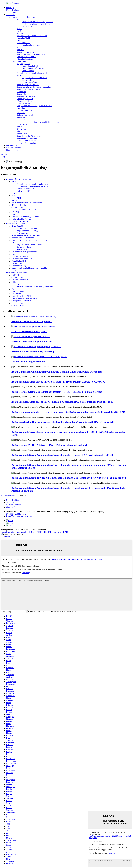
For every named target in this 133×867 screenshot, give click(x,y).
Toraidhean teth (7, 532)
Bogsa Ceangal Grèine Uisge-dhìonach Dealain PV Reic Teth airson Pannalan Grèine (56, 391)
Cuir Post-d (5, 537)
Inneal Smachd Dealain (21, 61)
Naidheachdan (12, 145)
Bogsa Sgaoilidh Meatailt (32, 66)
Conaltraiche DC (24, 124)
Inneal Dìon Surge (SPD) (27, 138)
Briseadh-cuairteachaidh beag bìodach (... (33, 351)
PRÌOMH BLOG (35, 532)
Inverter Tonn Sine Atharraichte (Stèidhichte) (40, 122)
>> (14, 496)
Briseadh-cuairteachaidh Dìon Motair (32, 36)
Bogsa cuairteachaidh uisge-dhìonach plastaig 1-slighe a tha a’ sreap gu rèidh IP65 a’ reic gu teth (62, 422)
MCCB (20, 33)
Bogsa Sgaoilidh (23, 64)
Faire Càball (22, 108)
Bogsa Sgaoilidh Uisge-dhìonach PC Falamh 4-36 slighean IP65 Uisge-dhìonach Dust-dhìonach (62, 401)
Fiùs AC (20, 50)
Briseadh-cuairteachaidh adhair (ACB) (32, 73)
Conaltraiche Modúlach (31, 45)
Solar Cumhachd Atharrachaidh (29, 136)
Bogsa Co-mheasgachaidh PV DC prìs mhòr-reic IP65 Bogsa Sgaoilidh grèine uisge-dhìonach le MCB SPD (68, 412)
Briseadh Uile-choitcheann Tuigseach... (31, 321)
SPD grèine (21, 129)
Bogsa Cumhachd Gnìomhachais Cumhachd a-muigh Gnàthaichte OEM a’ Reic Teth (56, 371)
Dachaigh (10, 7)
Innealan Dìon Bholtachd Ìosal (23, 17)
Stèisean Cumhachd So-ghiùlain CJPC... (33, 341)
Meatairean (21, 92)
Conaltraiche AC (23, 43)
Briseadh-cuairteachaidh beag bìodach (37, 21)
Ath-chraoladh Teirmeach (27, 96)
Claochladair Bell (24, 103)
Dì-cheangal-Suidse (25, 99)
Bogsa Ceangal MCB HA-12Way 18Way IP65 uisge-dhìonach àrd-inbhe (49, 444)
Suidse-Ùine (22, 94)
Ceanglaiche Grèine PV (26, 141)
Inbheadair (21, 117)
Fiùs (18, 131)
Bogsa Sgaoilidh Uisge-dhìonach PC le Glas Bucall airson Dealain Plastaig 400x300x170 (58, 381)
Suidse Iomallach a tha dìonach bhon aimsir (34, 87)
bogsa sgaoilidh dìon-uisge (27, 231)
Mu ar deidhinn (12, 10)
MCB (19, 19)
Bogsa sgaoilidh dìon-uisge (33, 68)
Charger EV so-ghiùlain (26, 143)
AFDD (19, 40)
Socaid (19, 75)
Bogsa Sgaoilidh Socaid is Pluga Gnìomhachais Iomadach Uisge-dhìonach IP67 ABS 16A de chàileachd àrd (68, 477)
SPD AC (20, 47)
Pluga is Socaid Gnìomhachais (34, 78)
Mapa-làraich (20, 532)
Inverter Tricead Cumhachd (28, 85)
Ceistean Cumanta (13, 148)
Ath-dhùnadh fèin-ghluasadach (29, 89)
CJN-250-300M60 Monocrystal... (29, 331)
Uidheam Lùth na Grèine (21, 110)
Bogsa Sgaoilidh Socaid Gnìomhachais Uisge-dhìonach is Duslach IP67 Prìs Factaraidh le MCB (62, 454)
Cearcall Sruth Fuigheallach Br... (28, 361)
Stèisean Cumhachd (25, 115)
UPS (24, 120)
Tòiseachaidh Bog (24, 101)
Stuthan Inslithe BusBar (26, 57)
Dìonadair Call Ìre (24, 38)
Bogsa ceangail (28, 71)
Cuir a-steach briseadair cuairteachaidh (32, 186)
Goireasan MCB (28, 26)
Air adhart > (8, 496)
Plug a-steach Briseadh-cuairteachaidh (37, 24)
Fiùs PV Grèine (23, 127)
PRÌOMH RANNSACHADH (56, 532)
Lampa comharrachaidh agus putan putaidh (34, 106)
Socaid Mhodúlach (29, 82)
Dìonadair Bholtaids (25, 59)
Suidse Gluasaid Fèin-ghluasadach (31, 54)
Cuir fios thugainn (13, 150)
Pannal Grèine (22, 134)
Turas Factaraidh (18, 12)
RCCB (19, 28)
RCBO (19, 31)
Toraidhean (10, 14)
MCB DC (21, 113)
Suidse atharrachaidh (25, 52)
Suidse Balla (27, 80)
